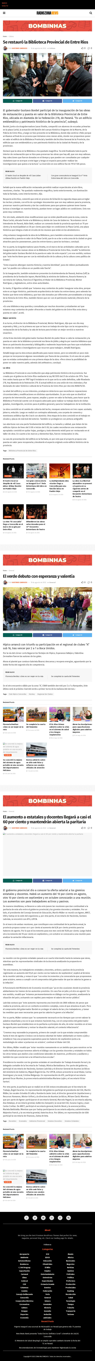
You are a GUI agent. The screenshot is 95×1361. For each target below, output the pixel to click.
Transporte (70, 1311)
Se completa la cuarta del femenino (65, 676)
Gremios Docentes (55, 1121)
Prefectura (70, 1281)
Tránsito (70, 1308)
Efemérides (47, 1264)
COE (24, 1284)
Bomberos (24, 1264)
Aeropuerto (24, 1254)
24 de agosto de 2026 (10, 492)
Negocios (70, 1264)
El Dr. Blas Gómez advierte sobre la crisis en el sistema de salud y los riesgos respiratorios (59, 729)
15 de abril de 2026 (9, 773)
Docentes (12, 1121)
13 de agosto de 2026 (33, 492)
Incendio (47, 1311)
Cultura (11, 36)
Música (70, 1257)
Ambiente (24, 1257)
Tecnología (70, 1301)
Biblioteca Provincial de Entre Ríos (22, 451)
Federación (47, 1291)
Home (5, 36)
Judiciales (47, 1318)
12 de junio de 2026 (33, 730)
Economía (23, 1121)
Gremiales (47, 1304)
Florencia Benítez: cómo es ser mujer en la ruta (24, 676)
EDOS (47, 1257)
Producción (70, 1284)
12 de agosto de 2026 (56, 494)
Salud (70, 1298)
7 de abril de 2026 (32, 771)
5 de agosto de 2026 (33, 533)
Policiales (71, 1274)
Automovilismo (24, 1261)
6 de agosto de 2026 (10, 533)
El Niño (47, 1268)
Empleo (47, 1271)
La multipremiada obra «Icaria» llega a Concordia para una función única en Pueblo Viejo (59, 486)
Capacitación (24, 1271)
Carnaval (24, 1274)
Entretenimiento (47, 1274)
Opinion (70, 1271)
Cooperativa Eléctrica (24, 1301)
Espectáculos (47, 1281)
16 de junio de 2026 (10, 733)
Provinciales (71, 1288)
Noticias (70, 1268)
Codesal (24, 1281)
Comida (24, 1291)
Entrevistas (9, 719)
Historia (47, 1308)
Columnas (24, 1288)
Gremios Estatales (72, 1121)
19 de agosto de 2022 (38, 48)
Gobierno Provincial (37, 1121)
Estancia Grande (47, 1284)
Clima (24, 1278)
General (11, 570)
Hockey (32, 694)
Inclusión (47, 1314)
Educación (47, 1261)
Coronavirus (24, 1304)
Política (70, 1278)
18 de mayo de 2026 (56, 738)
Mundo (70, 1254)
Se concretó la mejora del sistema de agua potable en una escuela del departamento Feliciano (13, 765)
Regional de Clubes (45, 694)
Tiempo (71, 1304)
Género (48, 1301)
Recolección (71, 1294)
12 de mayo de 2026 (80, 735)
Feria (48, 1294)
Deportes (24, 1314)
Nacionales (70, 1261)
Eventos (47, 1288)
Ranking (70, 1291)
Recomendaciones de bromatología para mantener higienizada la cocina (47, 1348)
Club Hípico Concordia (17, 694)
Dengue (24, 1311)
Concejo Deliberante (24, 1294)
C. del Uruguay (24, 1268)
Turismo (70, 1314)
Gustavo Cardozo (19, 48)
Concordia (24, 1298)
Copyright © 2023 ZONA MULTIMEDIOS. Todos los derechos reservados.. (47, 1356)
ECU (47, 1254)
